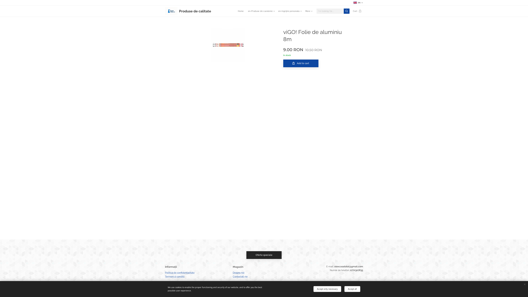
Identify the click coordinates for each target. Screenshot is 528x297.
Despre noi (238, 272)
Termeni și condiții (175, 276)
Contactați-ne (240, 276)
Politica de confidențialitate (180, 272)
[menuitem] (241, 11)
